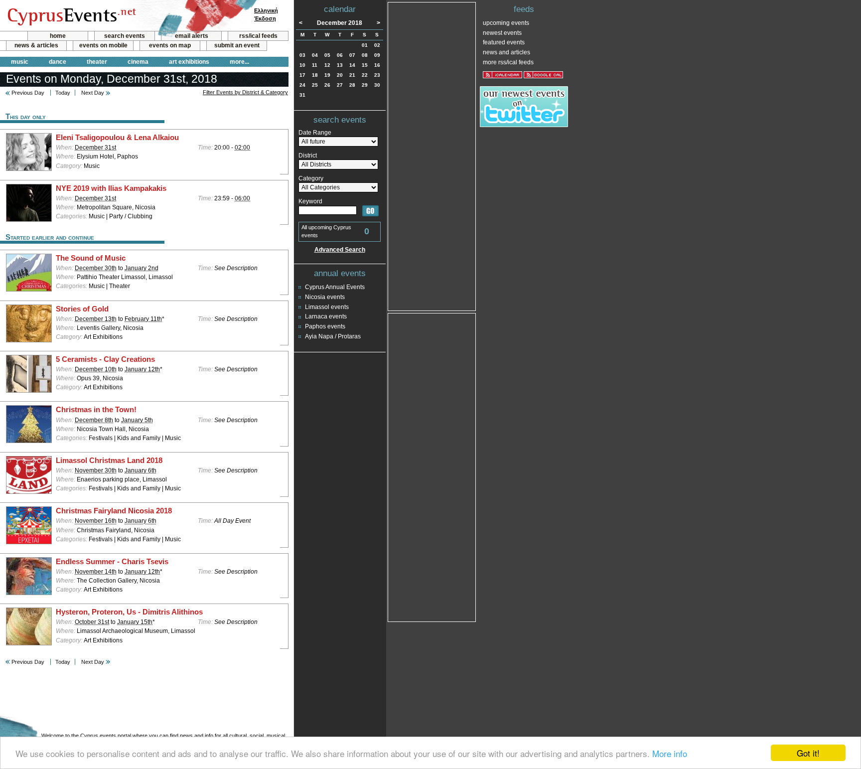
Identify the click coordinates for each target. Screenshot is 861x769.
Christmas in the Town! (96, 410)
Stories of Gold (82, 309)
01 (365, 45)
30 (377, 85)
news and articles (506, 52)
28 (352, 85)
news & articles (36, 45)
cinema (138, 61)
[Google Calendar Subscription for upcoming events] (543, 74)
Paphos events (325, 326)
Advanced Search (339, 249)
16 (377, 65)
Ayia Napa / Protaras (333, 336)
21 (352, 75)
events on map (170, 45)
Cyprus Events (70, 15)
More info (669, 753)
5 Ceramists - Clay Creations (105, 359)
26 (327, 85)
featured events (504, 42)
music (19, 61)
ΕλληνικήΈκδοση (266, 14)
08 (365, 55)
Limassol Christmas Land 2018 (109, 460)
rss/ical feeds (258, 35)
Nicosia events (325, 297)
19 (327, 75)
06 (340, 55)
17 (302, 75)
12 (327, 65)
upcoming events (506, 22)
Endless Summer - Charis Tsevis (112, 562)
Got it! (808, 753)
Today (62, 93)
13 (340, 65)
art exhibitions (189, 61)
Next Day (92, 93)
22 (365, 75)
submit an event (237, 45)
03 (302, 55)
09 (377, 55)
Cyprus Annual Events (335, 287)
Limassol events (327, 307)
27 (340, 85)
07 (352, 55)
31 (302, 95)
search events (124, 35)
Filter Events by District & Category (245, 92)
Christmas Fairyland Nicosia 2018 (114, 511)
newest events (502, 32)
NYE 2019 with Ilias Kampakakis (111, 188)
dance (57, 61)
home (58, 35)
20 (340, 75)
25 (315, 85)
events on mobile (103, 45)
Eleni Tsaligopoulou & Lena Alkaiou (117, 138)
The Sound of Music (91, 258)
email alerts (191, 35)
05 (327, 55)
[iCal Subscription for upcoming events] (502, 74)
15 (365, 65)
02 (377, 45)
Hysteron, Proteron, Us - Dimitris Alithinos (129, 612)
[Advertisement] (432, 155)
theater (97, 61)
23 (377, 75)
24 (302, 85)
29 (365, 85)
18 (315, 75)
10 (302, 65)
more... (239, 61)
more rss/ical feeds (508, 62)
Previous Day (27, 93)
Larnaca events (326, 316)
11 (314, 65)
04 (315, 55)
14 (352, 65)
